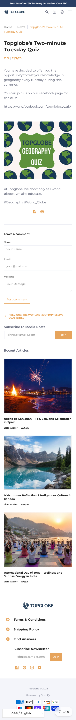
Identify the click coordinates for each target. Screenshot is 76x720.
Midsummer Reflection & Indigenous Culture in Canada (38, 497)
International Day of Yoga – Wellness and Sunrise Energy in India (33, 574)
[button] (47, 12)
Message (9, 276)
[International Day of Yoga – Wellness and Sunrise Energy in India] (38, 539)
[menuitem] (47, 12)
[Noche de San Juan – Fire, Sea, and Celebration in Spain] (38, 385)
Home (8, 27)
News (21, 27)
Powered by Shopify (38, 695)
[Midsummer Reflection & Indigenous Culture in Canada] (38, 462)
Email (7, 259)
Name (7, 242)
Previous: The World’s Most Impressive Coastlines (36, 316)
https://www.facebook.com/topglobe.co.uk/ (37, 106)
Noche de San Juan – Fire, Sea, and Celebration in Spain (38, 420)
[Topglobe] (14, 12)
